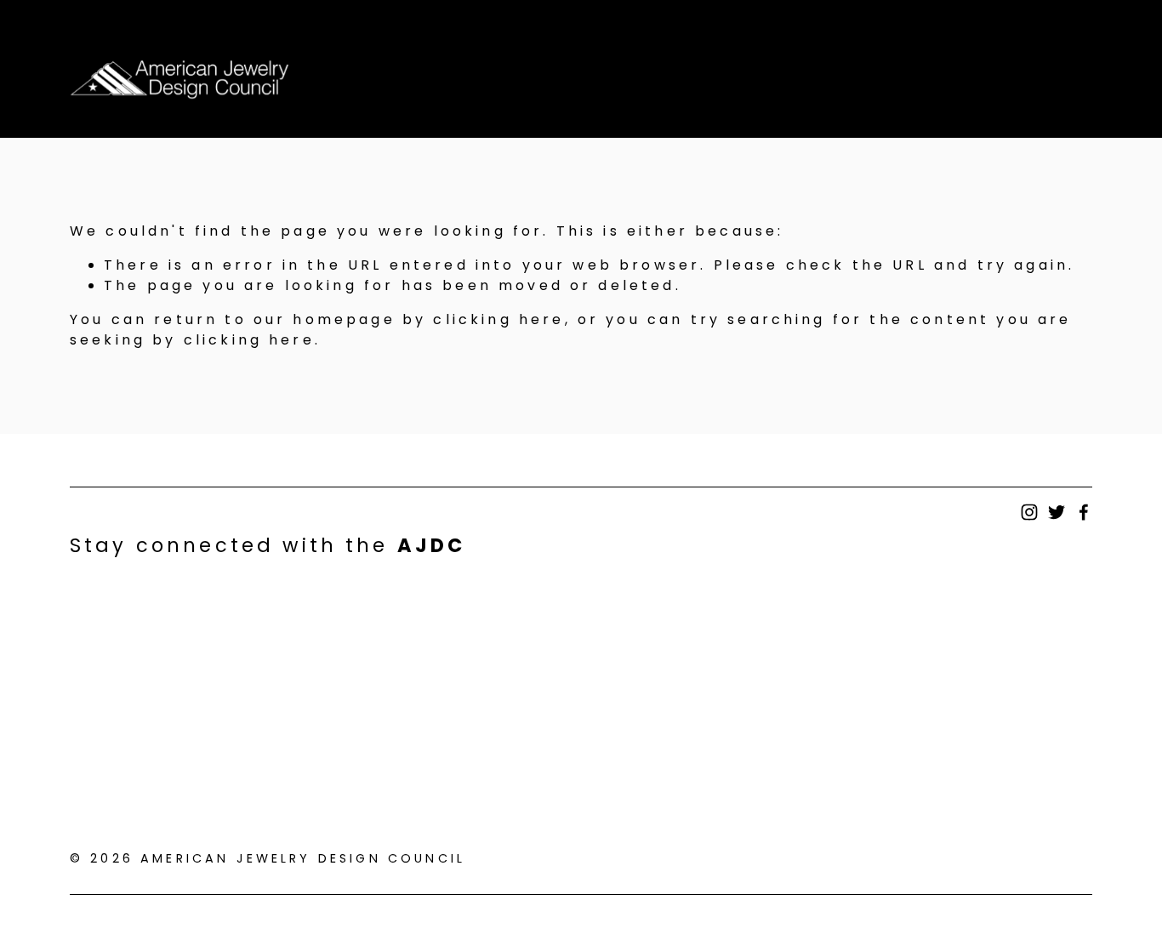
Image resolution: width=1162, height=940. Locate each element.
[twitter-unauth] (1056, 512)
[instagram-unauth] (1029, 512)
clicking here (498, 319)
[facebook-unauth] (1083, 512)
